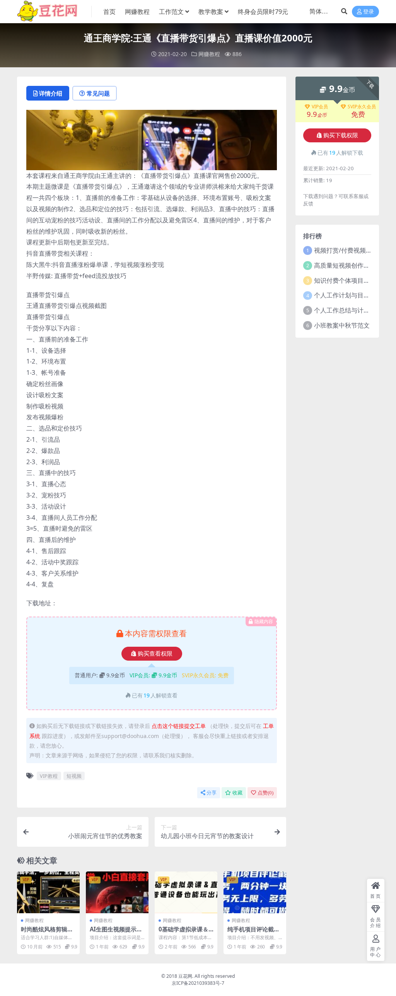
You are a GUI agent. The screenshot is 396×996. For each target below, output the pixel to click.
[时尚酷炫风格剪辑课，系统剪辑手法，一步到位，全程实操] (48, 892)
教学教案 (210, 11)
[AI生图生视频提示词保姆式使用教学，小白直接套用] (117, 892)
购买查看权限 (155, 654)
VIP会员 (320, 106)
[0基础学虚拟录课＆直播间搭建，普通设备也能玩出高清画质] (186, 892)
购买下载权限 (340, 135)
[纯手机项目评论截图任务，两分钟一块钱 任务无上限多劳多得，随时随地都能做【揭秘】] (255, 892)
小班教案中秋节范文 (342, 325)
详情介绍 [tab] (50, 93)
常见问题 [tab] (98, 93)
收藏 (237, 793)
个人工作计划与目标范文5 (350, 295)
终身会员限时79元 (263, 11)
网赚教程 (137, 11)
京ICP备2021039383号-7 (198, 983)
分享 (212, 793)
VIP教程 (49, 775)
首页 (109, 11)
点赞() (265, 793)
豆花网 (185, 976)
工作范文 (171, 11)
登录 (368, 12)
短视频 (74, 775)
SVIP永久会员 (362, 106)
